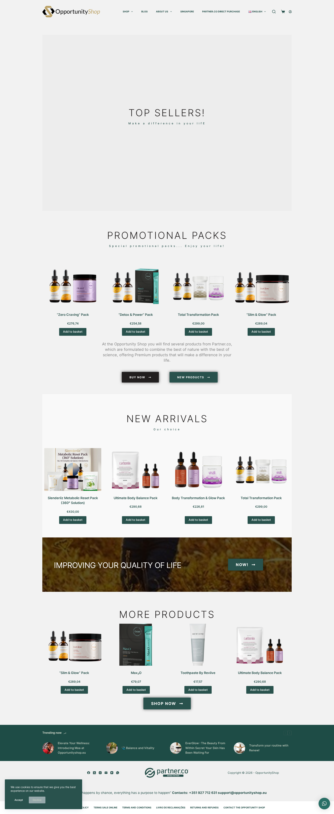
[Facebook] (88, 772)
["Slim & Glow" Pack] (261, 286)
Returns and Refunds (204, 807)
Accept (18, 799)
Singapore (187, 11)
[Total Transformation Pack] (198, 286)
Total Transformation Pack (198, 315)
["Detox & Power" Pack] (135, 286)
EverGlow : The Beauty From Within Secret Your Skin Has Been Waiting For (205, 748)
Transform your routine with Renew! (268, 748)
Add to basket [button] (73, 331)
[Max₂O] (136, 645)
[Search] (274, 11)
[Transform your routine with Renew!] (239, 748)
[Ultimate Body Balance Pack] (135, 469)
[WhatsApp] (117, 772)
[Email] (106, 772)
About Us (162, 11)
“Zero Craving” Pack (73, 315)
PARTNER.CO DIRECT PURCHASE (221, 11)
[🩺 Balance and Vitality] (112, 748)
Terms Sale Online (105, 807)
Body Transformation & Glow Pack (198, 498)
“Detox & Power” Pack (135, 315)
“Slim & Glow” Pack (261, 315)
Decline (37, 799)
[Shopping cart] (282, 12)
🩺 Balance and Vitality (138, 748)
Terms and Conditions (136, 807)
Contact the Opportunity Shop (244, 807)
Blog (144, 11)
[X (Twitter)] (94, 772)
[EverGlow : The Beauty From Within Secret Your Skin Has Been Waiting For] (175, 748)
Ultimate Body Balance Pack (136, 498)
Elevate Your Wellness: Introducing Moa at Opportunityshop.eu (74, 748)
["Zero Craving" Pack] (72, 286)
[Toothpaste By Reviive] (198, 645)
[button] (324, 803)
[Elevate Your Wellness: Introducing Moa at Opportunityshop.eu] (48, 748)
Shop (126, 11)
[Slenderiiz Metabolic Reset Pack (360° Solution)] (72, 469)
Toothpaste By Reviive (198, 673)
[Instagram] (100, 772)
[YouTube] (111, 772)
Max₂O (136, 673)
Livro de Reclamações (170, 807)
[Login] (290, 11)
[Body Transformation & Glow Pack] (198, 469)
